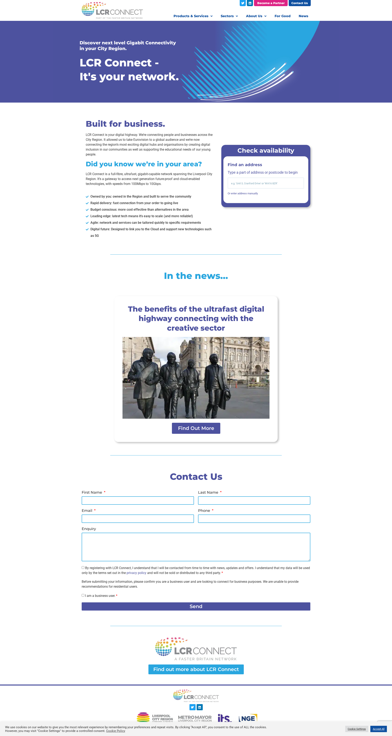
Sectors (227, 16)
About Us (254, 16)
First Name (92, 493)
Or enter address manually (243, 193)
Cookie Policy (115, 731)
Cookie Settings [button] (357, 728)
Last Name (208, 493)
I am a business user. (100, 596)
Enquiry (89, 529)
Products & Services (191, 16)
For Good (283, 16)
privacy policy (136, 573)
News (303, 16)
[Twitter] (243, 3)
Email (87, 511)
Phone (204, 511)
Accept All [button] (378, 728)
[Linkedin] (250, 3)
